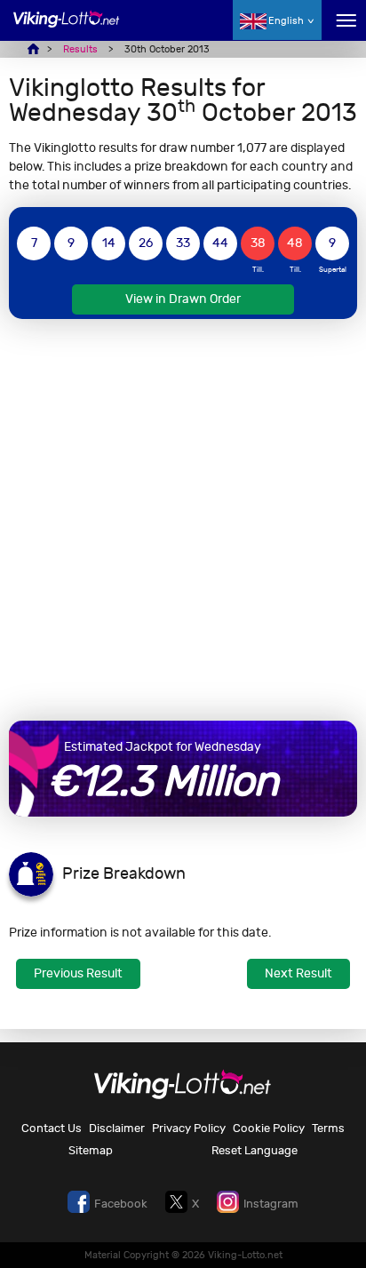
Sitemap (90, 1150)
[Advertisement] (183, 520)
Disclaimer (117, 1128)
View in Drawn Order (183, 299)
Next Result (298, 973)
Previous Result (78, 973)
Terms (328, 1128)
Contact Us (51, 1128)
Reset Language (254, 1150)
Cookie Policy (269, 1128)
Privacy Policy (189, 1128)
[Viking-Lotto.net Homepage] (66, 28)
